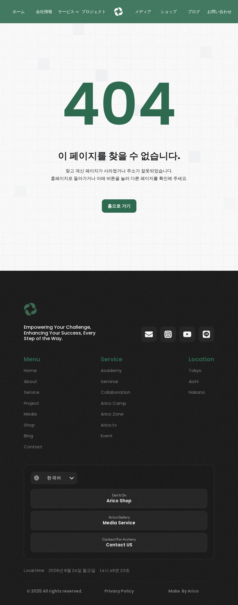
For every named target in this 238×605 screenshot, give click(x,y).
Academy (111, 370)
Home (30, 370)
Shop (29, 425)
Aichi (194, 381)
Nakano (197, 392)
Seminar (109, 381)
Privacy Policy (119, 591)
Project (31, 403)
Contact (33, 447)
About (30, 381)
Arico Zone (112, 414)
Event (107, 436)
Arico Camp (113, 403)
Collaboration (115, 392)
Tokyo (195, 370)
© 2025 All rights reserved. (54, 591)
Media (30, 414)
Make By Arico (183, 591)
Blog (28, 436)
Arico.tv (109, 425)
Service (31, 392)
